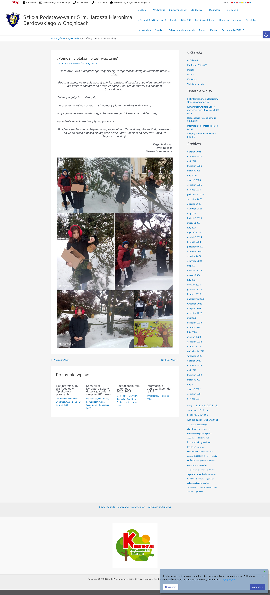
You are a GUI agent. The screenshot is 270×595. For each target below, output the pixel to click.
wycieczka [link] (212, 474)
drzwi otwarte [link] (202, 425)
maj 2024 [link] (192, 265)
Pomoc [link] (202, 30)
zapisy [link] (206, 483)
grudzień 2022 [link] (194, 341)
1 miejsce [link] (190, 406)
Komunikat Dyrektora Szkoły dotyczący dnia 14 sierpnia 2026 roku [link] (98, 390)
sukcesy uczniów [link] (193, 470)
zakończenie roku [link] (194, 483)
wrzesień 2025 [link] (194, 199)
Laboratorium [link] (144, 30)
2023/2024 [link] (192, 410)
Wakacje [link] (205, 470)
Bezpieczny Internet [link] (205, 20)
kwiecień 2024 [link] (194, 270)
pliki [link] (197, 461)
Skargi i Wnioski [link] (107, 530)
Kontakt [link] (214, 30)
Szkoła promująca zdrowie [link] (182, 30)
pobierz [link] (203, 461)
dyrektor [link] (192, 429)
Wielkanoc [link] (213, 470)
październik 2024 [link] (196, 246)
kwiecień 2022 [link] (194, 375)
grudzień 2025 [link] (194, 185)
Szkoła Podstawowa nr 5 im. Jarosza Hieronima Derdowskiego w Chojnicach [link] (77, 20)
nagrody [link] (198, 456)
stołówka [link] (202, 465)
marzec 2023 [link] (193, 327)
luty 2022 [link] (192, 384)
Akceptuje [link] (257, 587)
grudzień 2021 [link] (194, 394)
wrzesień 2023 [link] (194, 303)
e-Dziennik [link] (232, 10)
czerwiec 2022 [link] (194, 365)
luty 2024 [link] (192, 280)
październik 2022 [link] (195, 351)
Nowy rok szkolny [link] (211, 456)
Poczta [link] (173, 20)
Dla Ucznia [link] (214, 10)
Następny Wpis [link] (170, 360)
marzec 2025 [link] (193, 223)
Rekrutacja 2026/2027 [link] (233, 30)
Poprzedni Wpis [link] (60, 360)
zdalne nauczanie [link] (210, 487)
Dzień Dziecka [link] (204, 429)
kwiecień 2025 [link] (194, 218)
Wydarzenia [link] (159, 10)
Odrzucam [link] (170, 587)
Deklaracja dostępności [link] (159, 530)
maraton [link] (190, 456)
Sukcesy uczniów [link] (177, 10)
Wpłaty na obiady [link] (195, 84)
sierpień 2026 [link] (194, 151)
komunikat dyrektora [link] (199, 442)
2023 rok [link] (212, 405)
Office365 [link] (186, 20)
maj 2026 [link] (191, 161)
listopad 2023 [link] (194, 294)
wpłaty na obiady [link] (197, 474)
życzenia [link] (199, 491)
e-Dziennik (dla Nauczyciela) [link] (152, 20)
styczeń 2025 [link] (194, 232)
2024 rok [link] (203, 410)
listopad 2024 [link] (194, 242)
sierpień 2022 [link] (194, 360)
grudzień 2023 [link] (194, 289)
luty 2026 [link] (192, 175)
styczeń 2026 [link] (194, 180)
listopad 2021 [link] (194, 398)
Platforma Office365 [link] (197, 65)
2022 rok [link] (201, 405)
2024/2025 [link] (192, 415)
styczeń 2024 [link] (194, 284)
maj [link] (211, 451)
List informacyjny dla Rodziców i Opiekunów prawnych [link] (67, 390)
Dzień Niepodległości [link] (195, 434)
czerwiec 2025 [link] (194, 208)
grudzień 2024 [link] (194, 237)
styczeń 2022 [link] (194, 389)
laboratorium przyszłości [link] (198, 451)
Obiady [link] (158, 30)
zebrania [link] (190, 492)
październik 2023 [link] (196, 299)
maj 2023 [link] (192, 318)
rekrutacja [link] (191, 465)
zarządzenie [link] (191, 487)
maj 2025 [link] (191, 213)
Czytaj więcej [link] (228, 579)
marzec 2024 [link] (193, 275)
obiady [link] (191, 460)
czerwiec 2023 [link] (194, 313)
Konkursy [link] (192, 79)
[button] (93, 185)
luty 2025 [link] (192, 227)
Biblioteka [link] (251, 20)
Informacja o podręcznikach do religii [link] (159, 388)
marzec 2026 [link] (193, 170)
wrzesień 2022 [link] (194, 356)
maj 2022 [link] (191, 370)
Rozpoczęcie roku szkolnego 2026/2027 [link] (128, 388)
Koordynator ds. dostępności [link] (131, 530)
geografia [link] (190, 438)
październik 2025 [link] (195, 194)
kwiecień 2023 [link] (194, 322)
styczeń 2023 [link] (194, 337)
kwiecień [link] (200, 447)
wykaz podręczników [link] (206, 479)
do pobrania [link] (191, 425)
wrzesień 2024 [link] (194, 251)
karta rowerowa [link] (202, 438)
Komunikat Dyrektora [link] (95, 402)
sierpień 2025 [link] (194, 204)
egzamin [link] (208, 434)
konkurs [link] (191, 447)
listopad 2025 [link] (194, 189)
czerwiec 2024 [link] (194, 261)
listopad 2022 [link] (194, 346)
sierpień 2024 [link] (194, 256)
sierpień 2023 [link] (194, 308)
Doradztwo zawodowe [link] (230, 20)
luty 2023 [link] (192, 332)
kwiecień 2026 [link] (194, 166)
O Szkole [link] (142, 10)
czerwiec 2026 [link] (194, 156)
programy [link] (210, 461)
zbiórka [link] (200, 487)
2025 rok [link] (203, 414)
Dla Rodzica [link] (196, 10)
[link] (266, 34)
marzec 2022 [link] (193, 379)
